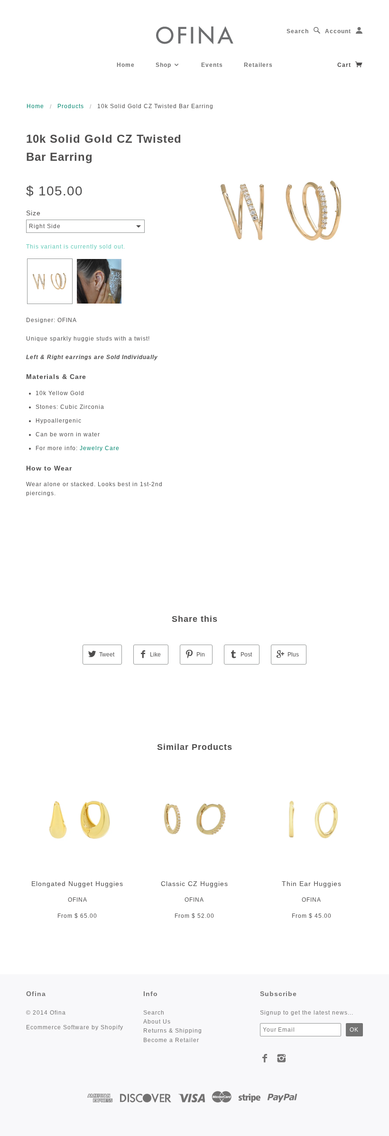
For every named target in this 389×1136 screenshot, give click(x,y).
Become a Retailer (171, 1040)
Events (212, 65)
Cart (345, 65)
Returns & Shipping (172, 1030)
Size (33, 213)
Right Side (45, 226)
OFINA (77, 899)
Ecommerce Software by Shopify (74, 1027)
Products (70, 106)
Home (126, 65)
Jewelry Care (100, 448)
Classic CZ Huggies (194, 883)
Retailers (258, 65)
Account (338, 31)
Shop (164, 65)
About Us (157, 1021)
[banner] (194, 34)
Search (298, 31)
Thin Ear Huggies (312, 883)
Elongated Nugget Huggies (77, 883)
